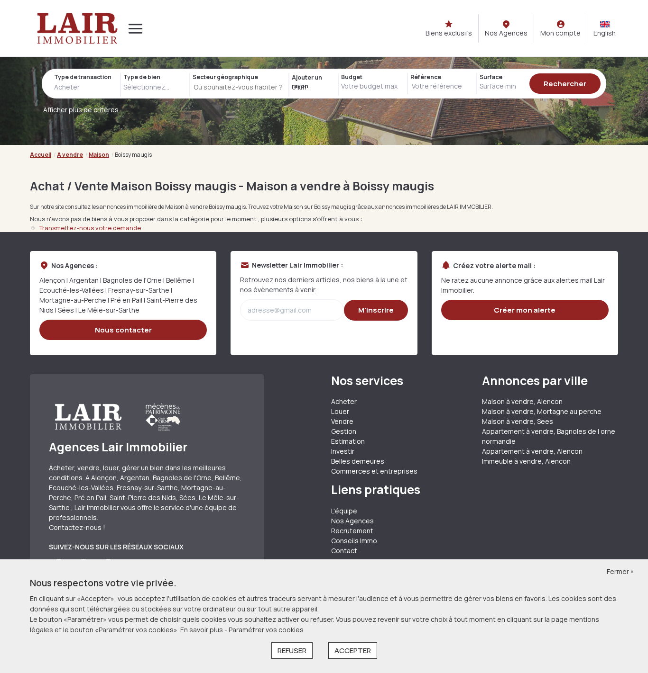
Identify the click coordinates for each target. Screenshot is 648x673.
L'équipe (344, 510)
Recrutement (352, 530)
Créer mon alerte (524, 310)
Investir (342, 451)
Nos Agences (352, 520)
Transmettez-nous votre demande (90, 228)
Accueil (40, 155)
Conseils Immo (354, 540)
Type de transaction (82, 77)
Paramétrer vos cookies (266, 629)
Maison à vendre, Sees (517, 421)
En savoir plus (202, 629)
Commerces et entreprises (374, 471)
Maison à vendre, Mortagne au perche (542, 411)
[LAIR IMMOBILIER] (77, 28)
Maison (99, 155)
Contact (344, 550)
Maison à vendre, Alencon (522, 401)
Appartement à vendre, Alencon (532, 451)
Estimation (348, 441)
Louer (340, 411)
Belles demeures (357, 461)
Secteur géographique (225, 77)
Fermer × (620, 571)
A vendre (70, 155)
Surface (491, 77)
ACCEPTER (352, 650)
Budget (351, 77)
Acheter (344, 401)
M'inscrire (376, 310)
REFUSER (292, 650)
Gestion (343, 431)
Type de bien (141, 77)
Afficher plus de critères (81, 109)
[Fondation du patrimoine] (162, 417)
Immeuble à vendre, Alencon (526, 461)
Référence (425, 77)
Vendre (342, 421)
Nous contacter (123, 330)
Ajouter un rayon (307, 81)
